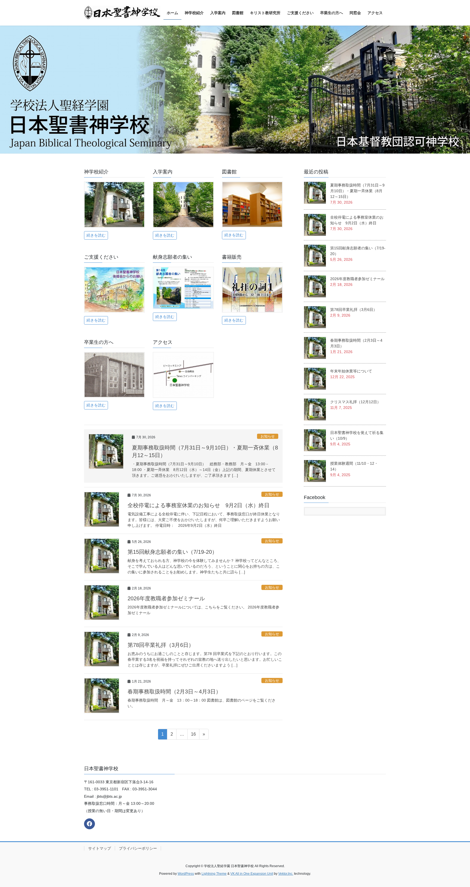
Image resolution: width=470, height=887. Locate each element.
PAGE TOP (454, 855)
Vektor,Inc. (285, 874)
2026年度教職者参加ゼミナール (166, 598)
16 (193, 736)
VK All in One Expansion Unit (251, 874)
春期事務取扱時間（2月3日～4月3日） (174, 692)
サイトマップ (99, 848)
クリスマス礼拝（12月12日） (355, 402)
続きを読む (96, 235)
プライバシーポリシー (138, 848)
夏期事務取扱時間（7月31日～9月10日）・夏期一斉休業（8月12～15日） (357, 191)
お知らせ (268, 436)
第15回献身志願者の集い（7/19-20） (172, 552)
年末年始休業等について (351, 371)
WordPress (186, 874)
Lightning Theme (214, 874)
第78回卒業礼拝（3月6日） (161, 645)
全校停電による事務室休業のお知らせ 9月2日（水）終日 (199, 505)
